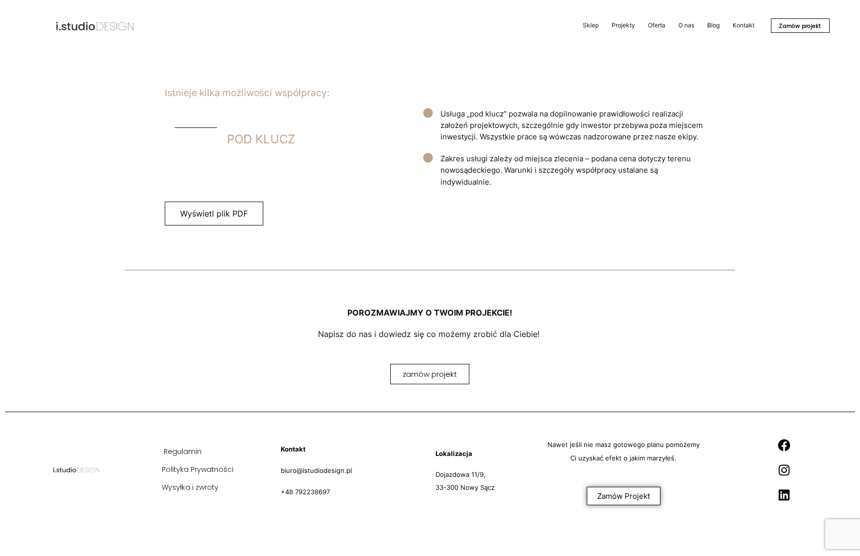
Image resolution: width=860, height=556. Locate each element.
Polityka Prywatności (197, 469)
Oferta (656, 25)
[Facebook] (783, 445)
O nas (686, 25)
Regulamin (183, 451)
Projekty (623, 25)
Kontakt (743, 25)
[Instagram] (783, 469)
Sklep (591, 25)
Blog (713, 25)
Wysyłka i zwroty (190, 487)
